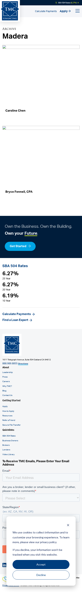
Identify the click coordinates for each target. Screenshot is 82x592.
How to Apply (8, 411)
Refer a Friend (8, 420)
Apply (64, 11)
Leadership (7, 372)
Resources (7, 416)
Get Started (18, 246)
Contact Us (7, 395)
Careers (6, 381)
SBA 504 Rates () (67, 3)
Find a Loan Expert (15, 320)
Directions (23, 364)
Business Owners (10, 441)
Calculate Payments (46, 11)
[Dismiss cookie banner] (68, 525)
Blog (4, 391)
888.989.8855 (10, 363)
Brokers (6, 445)
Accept (41, 564)
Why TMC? (7, 386)
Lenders (6, 450)
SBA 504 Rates (9, 436)
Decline (41, 575)
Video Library (8, 454)
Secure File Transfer (11, 425)
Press (5, 377)
